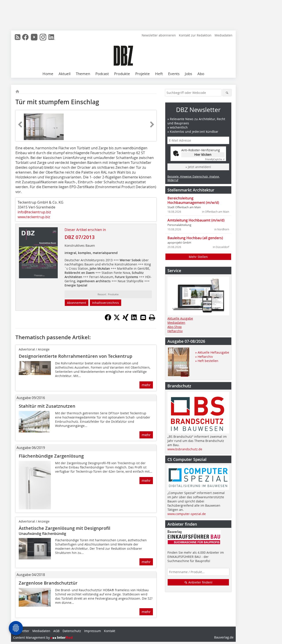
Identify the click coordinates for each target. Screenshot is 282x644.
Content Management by (32, 637)
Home (48, 73)
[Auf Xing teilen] (125, 319)
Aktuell (64, 73)
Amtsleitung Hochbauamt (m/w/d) (195, 220)
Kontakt (109, 631)
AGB (56, 631)
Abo (200, 73)
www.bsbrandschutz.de (184, 449)
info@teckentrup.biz (34, 212)
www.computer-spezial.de (186, 514)
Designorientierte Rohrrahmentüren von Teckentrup (75, 356)
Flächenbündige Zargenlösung (51, 456)
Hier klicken (203, 154)
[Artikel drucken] (152, 317)
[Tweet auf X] (116, 319)
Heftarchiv (175, 331)
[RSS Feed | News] (17, 37)
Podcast (102, 73)
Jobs (188, 73)
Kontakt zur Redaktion (195, 35)
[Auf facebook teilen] (108, 319)
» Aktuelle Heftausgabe (212, 352)
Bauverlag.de (224, 637)
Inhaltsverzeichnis (105, 303)
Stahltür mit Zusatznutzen (47, 406)
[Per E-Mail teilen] (143, 317)
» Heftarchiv (204, 356)
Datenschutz (72, 631)
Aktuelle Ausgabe (180, 318)
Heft (159, 73)
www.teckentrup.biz (34, 216)
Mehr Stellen (198, 257)
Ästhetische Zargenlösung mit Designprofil (64, 528)
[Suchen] (227, 92)
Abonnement (76, 303)
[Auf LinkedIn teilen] (134, 319)
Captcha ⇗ (214, 159)
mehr (146, 385)
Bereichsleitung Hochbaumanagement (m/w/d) (193, 200)
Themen (83, 73)
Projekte (142, 73)
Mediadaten (223, 35)
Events (174, 73)
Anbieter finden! (199, 582)
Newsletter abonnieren (159, 35)
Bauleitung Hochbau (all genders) (195, 237)
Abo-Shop (174, 327)
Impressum (92, 631)
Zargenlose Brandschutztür (48, 583)
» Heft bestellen (206, 361)
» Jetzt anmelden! (198, 167)
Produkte (122, 73)
